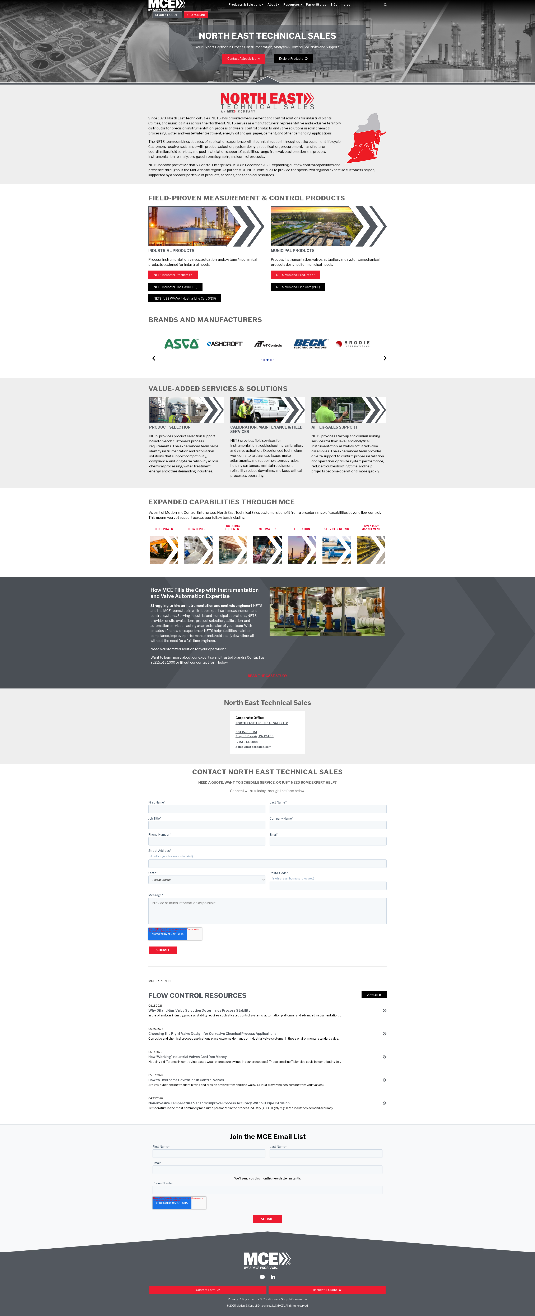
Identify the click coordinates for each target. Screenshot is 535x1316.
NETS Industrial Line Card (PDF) (175, 287)
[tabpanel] (181, 344)
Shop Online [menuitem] (196, 14)
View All (372, 995)
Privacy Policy (237, 1299)
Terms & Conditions (264, 1299)
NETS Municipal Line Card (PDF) (298, 287)
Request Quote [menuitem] (167, 14)
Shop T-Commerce (294, 1299)
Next (383, 352)
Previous (152, 352)
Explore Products (291, 58)
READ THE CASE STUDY (267, 676)
